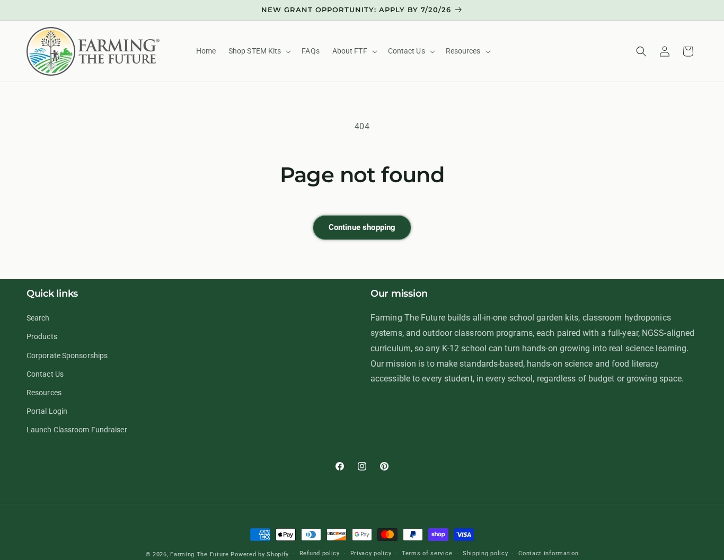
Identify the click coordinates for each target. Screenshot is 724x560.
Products (42, 336)
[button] (258, 51)
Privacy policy (371, 553)
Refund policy (319, 553)
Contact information (548, 553)
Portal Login (47, 411)
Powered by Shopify (260, 554)
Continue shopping (362, 227)
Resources (44, 392)
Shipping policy (485, 553)
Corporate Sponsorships (67, 355)
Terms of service (427, 553)
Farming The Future (199, 554)
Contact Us (45, 374)
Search (38, 318)
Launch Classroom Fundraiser (77, 429)
